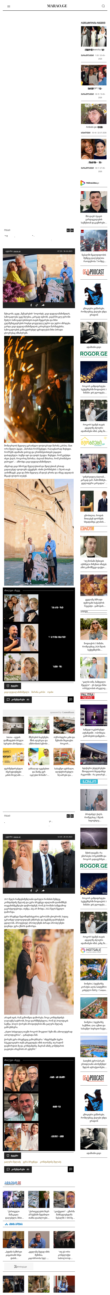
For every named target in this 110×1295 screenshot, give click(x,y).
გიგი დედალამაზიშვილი (16, 692)
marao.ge (17, 251)
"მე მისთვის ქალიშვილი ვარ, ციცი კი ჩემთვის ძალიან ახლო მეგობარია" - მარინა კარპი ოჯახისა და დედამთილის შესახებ (56, 607)
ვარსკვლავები (87, 56)
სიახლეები (85, 133)
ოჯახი (7, 230)
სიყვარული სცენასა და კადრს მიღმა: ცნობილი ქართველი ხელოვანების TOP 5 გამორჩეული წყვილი (94, 88)
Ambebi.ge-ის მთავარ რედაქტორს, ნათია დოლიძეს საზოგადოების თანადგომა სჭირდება (93, 127)
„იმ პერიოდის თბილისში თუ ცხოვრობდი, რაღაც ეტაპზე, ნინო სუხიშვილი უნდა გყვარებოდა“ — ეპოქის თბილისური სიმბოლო (94, 162)
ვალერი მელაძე (12, 1162)
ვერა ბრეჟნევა (30, 1162)
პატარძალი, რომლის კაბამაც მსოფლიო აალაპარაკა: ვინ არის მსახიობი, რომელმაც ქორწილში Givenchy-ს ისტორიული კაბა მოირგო (94, 49)
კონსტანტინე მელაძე (50, 1162)
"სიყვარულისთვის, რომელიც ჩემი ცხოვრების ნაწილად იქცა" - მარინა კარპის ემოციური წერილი (57, 666)
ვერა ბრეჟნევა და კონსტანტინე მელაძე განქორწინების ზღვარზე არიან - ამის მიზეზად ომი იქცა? (57, 1106)
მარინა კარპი (38, 692)
